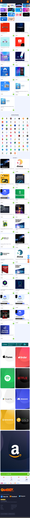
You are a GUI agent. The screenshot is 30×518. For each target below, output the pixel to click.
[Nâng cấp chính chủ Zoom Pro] (5, 86)
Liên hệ (1, 506)
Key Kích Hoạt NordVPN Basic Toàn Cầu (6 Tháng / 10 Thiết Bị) (7, 305)
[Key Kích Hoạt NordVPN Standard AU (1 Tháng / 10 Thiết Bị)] (4, 193)
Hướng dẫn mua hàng (14, 506)
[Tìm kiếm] (1, 2)
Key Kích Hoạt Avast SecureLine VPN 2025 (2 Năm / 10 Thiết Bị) (22, 199)
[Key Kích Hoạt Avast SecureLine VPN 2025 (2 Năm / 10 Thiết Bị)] (19, 193)
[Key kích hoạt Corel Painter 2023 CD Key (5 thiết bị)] (19, 209)
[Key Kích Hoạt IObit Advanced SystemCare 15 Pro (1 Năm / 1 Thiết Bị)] (19, 178)
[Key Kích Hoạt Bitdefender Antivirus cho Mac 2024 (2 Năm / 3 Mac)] (19, 223)
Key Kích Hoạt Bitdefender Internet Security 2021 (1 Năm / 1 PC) (22, 274)
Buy (13, 35)
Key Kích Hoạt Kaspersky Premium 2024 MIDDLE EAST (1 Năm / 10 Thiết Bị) (7, 290)
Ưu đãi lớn (8, 474)
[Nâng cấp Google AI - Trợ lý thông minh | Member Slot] (19, 27)
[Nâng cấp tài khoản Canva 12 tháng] (5, 41)
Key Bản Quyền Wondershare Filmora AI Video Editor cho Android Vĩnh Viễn (7, 259)
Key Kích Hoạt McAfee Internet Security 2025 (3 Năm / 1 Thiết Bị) (7, 274)
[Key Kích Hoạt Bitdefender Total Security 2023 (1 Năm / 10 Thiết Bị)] (19, 238)
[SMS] (28, 258)
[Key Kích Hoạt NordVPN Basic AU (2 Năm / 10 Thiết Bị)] (19, 299)
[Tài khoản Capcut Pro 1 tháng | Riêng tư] (5, 56)
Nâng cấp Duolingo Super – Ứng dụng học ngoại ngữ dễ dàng (22, 62)
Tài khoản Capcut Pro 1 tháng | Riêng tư (5, 61)
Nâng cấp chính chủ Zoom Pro (4, 91)
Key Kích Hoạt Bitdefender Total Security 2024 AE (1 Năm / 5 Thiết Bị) (7, 169)
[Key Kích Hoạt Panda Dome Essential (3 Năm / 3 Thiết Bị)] (19, 253)
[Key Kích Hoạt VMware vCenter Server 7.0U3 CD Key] (4, 223)
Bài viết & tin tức (13, 507)
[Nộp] (12, 5)
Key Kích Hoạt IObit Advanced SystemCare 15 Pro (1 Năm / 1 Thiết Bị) (22, 184)
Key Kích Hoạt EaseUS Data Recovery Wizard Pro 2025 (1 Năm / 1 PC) (7, 106)
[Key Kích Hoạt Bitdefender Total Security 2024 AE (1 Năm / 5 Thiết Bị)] (4, 163)
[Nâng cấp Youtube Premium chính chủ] (19, 41)
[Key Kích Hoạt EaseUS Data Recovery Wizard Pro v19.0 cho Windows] (19, 86)
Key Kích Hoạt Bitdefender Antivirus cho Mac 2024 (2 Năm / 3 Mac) (22, 229)
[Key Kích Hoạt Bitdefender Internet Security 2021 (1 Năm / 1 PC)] (19, 269)
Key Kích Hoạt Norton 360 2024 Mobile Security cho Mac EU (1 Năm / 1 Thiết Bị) (7, 184)
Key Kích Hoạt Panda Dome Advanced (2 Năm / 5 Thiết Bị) (22, 168)
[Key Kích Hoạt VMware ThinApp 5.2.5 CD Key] (4, 238)
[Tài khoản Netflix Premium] (5, 27)
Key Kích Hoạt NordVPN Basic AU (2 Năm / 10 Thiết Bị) (22, 304)
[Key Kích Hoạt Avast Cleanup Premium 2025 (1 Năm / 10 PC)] (4, 329)
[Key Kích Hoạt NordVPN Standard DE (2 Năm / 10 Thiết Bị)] (19, 314)
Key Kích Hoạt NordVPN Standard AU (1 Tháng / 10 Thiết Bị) (7, 199)
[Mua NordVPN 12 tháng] (5, 71)
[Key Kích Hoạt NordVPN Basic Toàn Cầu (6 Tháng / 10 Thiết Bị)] (4, 299)
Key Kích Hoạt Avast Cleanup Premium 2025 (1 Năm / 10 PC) (7, 335)
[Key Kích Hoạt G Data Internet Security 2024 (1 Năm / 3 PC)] (4, 314)
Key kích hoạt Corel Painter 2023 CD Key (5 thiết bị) (21, 214)
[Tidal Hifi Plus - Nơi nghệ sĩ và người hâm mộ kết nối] (19, 71)
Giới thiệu (2, 505)
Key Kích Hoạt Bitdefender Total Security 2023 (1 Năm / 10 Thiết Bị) (22, 244)
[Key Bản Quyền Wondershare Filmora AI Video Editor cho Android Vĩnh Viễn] (4, 253)
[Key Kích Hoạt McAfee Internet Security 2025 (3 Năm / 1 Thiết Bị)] (4, 269)
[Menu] (1, 1)
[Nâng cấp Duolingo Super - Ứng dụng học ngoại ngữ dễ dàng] (19, 56)
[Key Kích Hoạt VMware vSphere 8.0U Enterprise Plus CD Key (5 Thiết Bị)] (19, 284)
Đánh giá (2, 507)
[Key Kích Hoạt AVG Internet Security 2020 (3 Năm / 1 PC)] (4, 209)
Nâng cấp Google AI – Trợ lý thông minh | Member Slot (22, 32)
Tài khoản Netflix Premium (4, 32)
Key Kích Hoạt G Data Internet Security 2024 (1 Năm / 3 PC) (7, 320)
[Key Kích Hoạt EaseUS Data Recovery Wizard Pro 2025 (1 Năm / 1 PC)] (5, 101)
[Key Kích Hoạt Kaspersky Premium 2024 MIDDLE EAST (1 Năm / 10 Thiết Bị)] (4, 284)
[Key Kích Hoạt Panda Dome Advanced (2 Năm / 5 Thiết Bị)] (19, 163)
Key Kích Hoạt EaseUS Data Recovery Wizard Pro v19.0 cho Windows (22, 91)
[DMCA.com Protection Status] (3, 499)
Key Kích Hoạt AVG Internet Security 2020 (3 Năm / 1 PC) (7, 214)
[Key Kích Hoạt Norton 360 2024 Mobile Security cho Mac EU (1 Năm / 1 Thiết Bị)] (4, 178)
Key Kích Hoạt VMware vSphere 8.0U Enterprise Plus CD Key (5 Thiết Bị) (22, 290)
